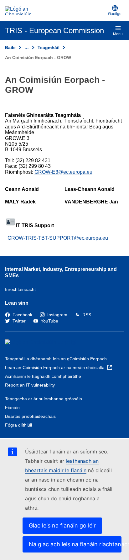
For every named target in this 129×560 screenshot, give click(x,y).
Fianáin (12, 407)
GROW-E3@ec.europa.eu (63, 172)
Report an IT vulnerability (30, 385)
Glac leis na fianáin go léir (62, 525)
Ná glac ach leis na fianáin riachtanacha (75, 544)
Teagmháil (48, 47)
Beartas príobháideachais (30, 416)
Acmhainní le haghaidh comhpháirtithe (43, 376)
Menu (118, 34)
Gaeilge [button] (114, 14)
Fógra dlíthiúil (18, 425)
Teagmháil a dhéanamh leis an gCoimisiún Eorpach (56, 358)
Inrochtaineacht (20, 289)
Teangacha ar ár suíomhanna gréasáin (43, 398)
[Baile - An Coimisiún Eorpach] (55, 10)
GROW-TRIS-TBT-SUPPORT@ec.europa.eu (58, 238)
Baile (10, 47)
